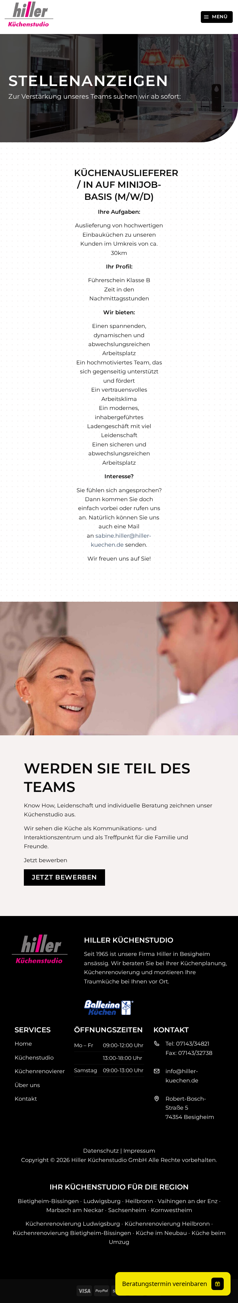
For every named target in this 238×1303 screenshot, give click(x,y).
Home (23, 1043)
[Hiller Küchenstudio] (36, 17)
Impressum (139, 1150)
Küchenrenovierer (40, 1071)
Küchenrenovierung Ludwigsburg (72, 1223)
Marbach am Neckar (75, 1210)
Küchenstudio (34, 1057)
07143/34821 (192, 1043)
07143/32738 (195, 1052)
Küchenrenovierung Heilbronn (167, 1223)
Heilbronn (139, 1201)
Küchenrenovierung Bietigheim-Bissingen (72, 1232)
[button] (217, 17)
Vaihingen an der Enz (188, 1201)
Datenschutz (101, 1150)
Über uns (27, 1085)
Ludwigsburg (102, 1201)
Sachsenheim (127, 1210)
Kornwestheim (171, 1210)
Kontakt (26, 1098)
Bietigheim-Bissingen (48, 1201)
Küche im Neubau (161, 1232)
